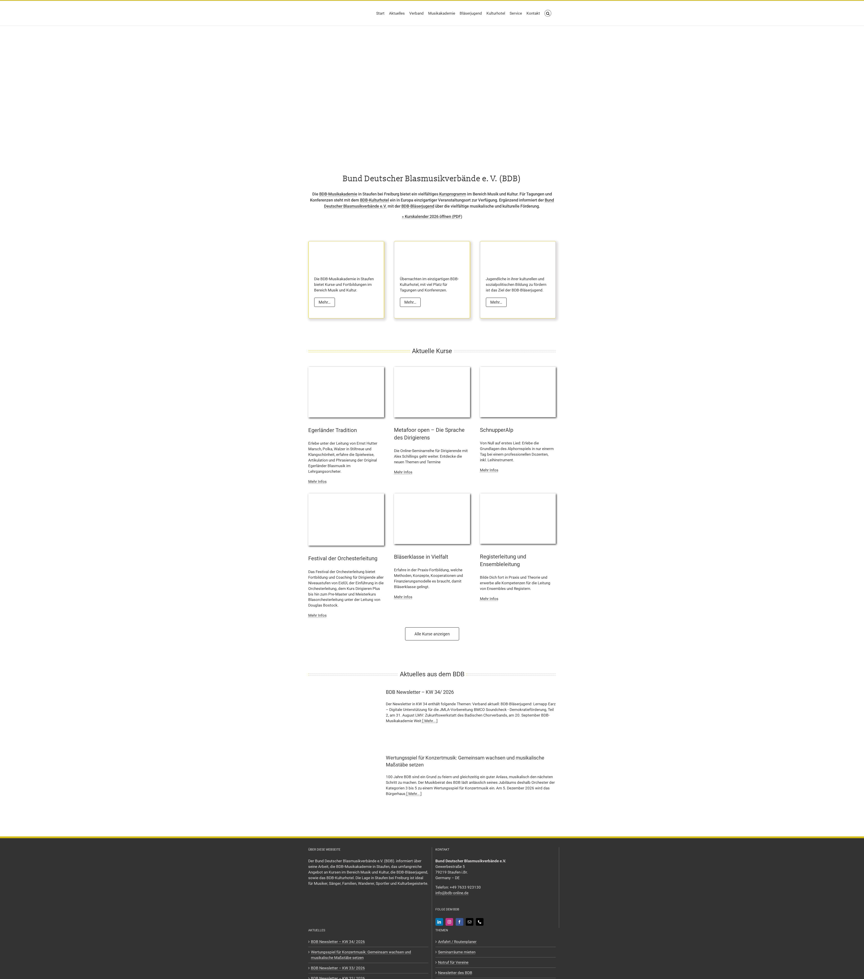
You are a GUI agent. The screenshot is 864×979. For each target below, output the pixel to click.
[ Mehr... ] (429, 721)
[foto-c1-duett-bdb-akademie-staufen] (518, 495)
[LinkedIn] (439, 921)
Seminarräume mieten (456, 952)
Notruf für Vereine (453, 962)
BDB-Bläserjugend (417, 206)
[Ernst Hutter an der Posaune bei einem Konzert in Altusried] (346, 368)
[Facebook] (459, 921)
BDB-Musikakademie (338, 194)
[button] (547, 13)
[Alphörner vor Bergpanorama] (518, 368)
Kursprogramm (452, 194)
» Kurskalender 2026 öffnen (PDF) (432, 216)
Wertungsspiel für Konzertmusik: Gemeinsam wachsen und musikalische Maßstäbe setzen (361, 955)
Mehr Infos (317, 481)
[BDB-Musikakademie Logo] (336, 254)
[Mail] (469, 921)
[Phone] (480, 921)
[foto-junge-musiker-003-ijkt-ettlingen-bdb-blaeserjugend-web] (432, 495)
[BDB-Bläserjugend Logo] (508, 254)
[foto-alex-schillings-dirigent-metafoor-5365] (432, 368)
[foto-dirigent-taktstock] (346, 495)
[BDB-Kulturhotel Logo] (422, 254)
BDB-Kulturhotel (374, 200)
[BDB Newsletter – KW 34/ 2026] (344, 714)
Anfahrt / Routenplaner (457, 941)
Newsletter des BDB (455, 972)
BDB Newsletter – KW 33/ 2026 (338, 968)
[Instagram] (449, 921)
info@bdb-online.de (451, 892)
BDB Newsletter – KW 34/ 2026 (420, 692)
